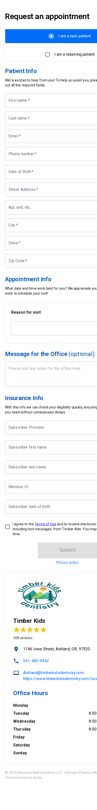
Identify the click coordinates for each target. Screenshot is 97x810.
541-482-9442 (36, 660)
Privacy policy (67, 562)
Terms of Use (45, 524)
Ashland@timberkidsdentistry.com (53, 672)
